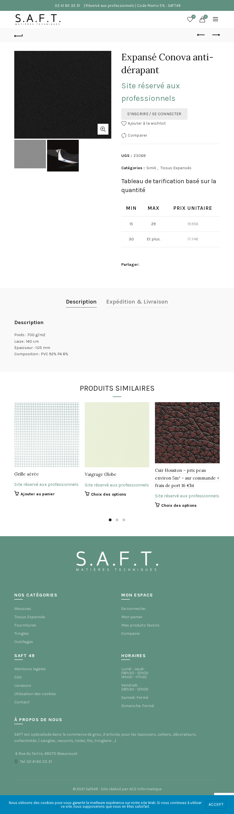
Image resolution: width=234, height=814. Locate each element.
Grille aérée (26, 474)
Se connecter (133, 608)
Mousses (22, 608)
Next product (215, 35)
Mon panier (131, 617)
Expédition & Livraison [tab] (137, 301)
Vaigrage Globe (100, 474)
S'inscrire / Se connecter (154, 113)
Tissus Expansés (175, 167)
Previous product (201, 35)
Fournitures (25, 625)
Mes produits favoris (140, 625)
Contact (22, 702)
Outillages (23, 641)
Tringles (21, 633)
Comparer (137, 135)
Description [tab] (81, 301)
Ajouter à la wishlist (147, 123)
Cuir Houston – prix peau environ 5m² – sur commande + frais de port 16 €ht (187, 478)
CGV (18, 677)
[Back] (18, 35)
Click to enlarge (103, 129)
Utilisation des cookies (35, 693)
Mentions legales (30, 669)
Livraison (22, 685)
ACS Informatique (145, 789)
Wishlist (193, 16)
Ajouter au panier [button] (38, 494)
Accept (216, 804)
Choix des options (108, 494)
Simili (151, 167)
